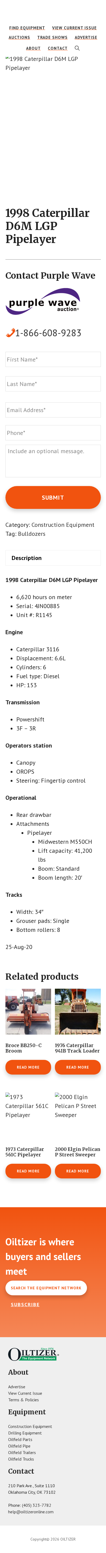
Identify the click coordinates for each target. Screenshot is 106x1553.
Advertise (16, 1386)
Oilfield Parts (20, 1439)
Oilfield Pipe (19, 1446)
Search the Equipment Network (46, 1288)
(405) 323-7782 (36, 1505)
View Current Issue (25, 1393)
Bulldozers (31, 533)
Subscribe (25, 1304)
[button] (77, 48)
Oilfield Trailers (22, 1452)
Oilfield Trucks (21, 1459)
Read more (28, 1067)
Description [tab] (27, 558)
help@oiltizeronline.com (31, 1511)
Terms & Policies (23, 1399)
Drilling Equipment (25, 1433)
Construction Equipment (63, 524)
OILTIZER (53, 12)
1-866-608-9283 (48, 332)
